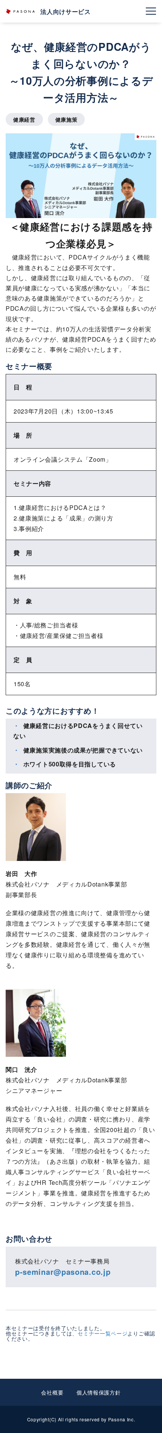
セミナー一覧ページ (102, 1333)
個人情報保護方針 (98, 1392)
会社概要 (52, 1392)
